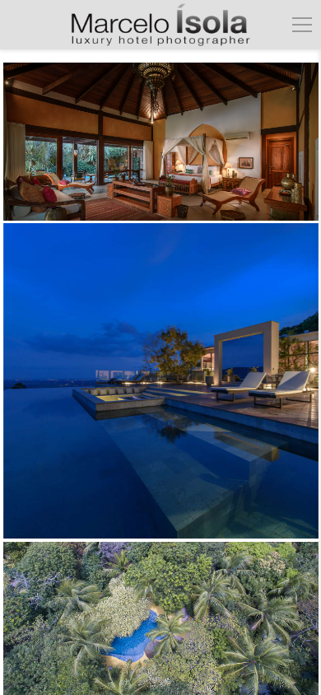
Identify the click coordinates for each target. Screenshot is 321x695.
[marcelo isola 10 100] (161, 142)
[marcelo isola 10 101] (161, 381)
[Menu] (302, 24)
